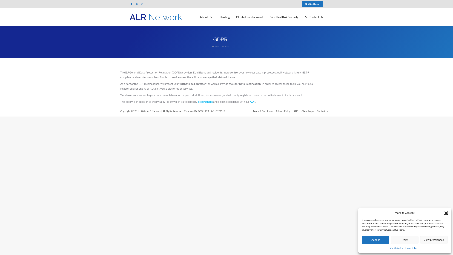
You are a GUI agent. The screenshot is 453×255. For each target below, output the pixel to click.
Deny (405, 239)
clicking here (205, 101)
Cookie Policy (396, 248)
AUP (252, 101)
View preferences (434, 239)
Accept (375, 239)
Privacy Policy (411, 248)
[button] (446, 213)
